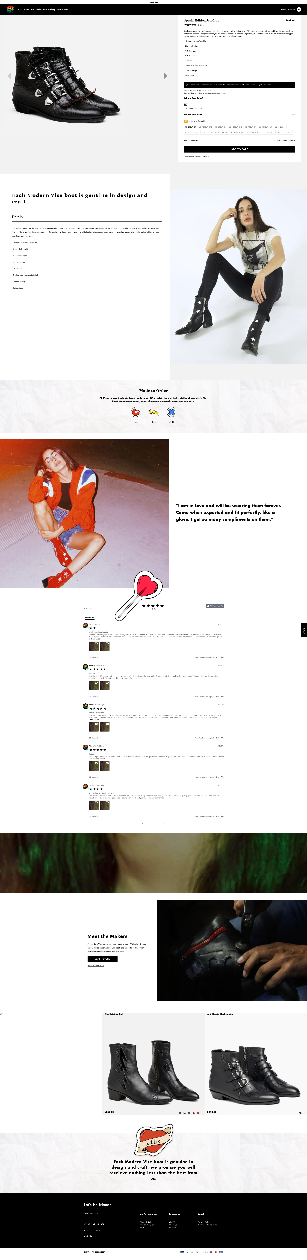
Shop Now (154, 2)
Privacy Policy (204, 1222)
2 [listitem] (151, 823)
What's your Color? (193, 98)
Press (142, 1227)
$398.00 (109, 1112)
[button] (215, 606)
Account (291, 10)
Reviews (172, 1227)
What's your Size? (193, 115)
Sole (154, 422)
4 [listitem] (158, 823)
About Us (173, 1225)
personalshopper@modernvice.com (215, 93)
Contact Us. (205, 157)
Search (283, 10)
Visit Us (88, 1236)
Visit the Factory (206, 91)
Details (17, 217)
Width (171, 422)
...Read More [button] (95, 639)
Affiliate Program (147, 1225)
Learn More (102, 958)
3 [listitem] (155, 823)
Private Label (145, 1222)
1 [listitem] (148, 823)
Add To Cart (239, 149)
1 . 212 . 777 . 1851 (92, 1230)
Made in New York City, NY (197, 91)
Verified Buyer (96, 624)
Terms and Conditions (207, 1225)
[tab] (90, 618)
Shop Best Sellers (51, 1073)
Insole (135, 422)
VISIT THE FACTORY (96, 965)
